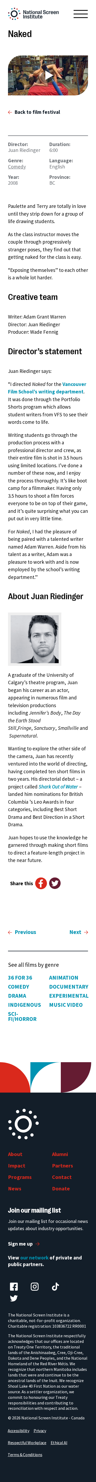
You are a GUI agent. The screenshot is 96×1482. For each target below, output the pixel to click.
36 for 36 (20, 977)
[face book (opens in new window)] (14, 1286)
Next (75, 932)
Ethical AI (59, 1442)
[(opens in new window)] (48, 75)
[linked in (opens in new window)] (35, 1286)
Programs (20, 1177)
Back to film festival (37, 112)
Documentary (68, 986)
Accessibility (18, 1430)
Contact (62, 1177)
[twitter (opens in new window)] (14, 1298)
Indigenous (24, 1004)
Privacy (40, 1430)
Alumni (60, 1154)
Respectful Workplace (27, 1442)
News (14, 1188)
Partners (62, 1165)
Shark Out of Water (58, 786)
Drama (17, 995)
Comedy (17, 166)
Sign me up (20, 1243)
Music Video (66, 1004)
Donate (61, 1188)
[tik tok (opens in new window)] (55, 1286)
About (15, 1154)
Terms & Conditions (25, 1454)
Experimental (69, 995)
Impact (16, 1165)
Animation (63, 977)
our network (34, 1257)
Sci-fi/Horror (22, 1016)
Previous (25, 932)
